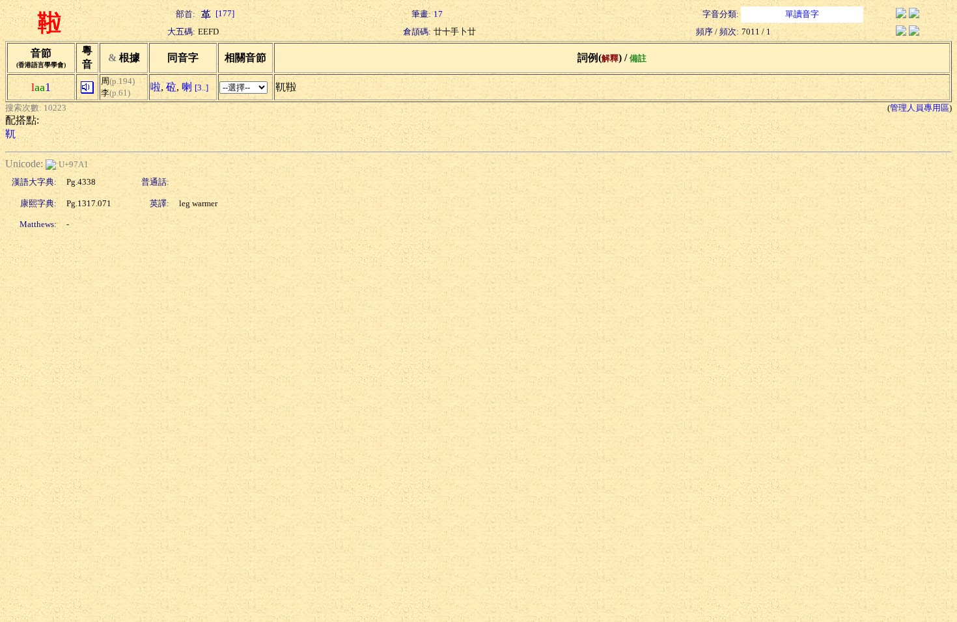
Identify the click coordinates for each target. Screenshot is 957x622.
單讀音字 (802, 14)
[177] (224, 13)
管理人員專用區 (919, 108)
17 (438, 14)
